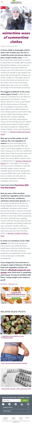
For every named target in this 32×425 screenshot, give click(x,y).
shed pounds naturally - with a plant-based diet (16, 389)
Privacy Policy (13, 418)
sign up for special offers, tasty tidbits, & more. (16, 397)
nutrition (4, 284)
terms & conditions (5, 418)
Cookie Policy (21, 418)
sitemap (27, 417)
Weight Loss (13, 284)
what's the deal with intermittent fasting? (14, 363)
